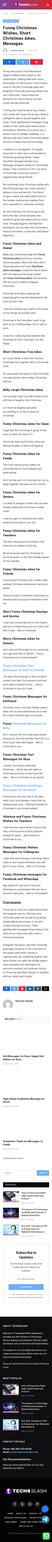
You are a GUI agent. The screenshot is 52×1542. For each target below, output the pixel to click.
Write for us (26, 1526)
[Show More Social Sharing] (46, 62)
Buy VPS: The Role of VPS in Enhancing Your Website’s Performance (34, 1229)
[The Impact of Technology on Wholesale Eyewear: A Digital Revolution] (11, 1213)
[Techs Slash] (26, 4)
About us (21, 1513)
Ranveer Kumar (18, 50)
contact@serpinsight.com (24, 1452)
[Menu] (5, 4)
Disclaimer (11, 1522)
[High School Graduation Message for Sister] (26, 1082)
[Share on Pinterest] (36, 62)
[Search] (47, 4)
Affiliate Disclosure (15, 1518)
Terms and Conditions (32, 1522)
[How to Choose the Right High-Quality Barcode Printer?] (11, 1196)
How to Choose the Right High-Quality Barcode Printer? (34, 1196)
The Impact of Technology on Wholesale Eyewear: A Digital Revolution (35, 1212)
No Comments (11, 55)
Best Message (11, 21)
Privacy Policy (27, 1297)
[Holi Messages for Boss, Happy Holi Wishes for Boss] (26, 1039)
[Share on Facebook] (9, 62)
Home (10, 1513)
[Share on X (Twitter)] (22, 62)
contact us (35, 1513)
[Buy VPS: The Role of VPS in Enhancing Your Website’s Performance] (11, 1229)
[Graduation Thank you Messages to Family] (26, 1124)
